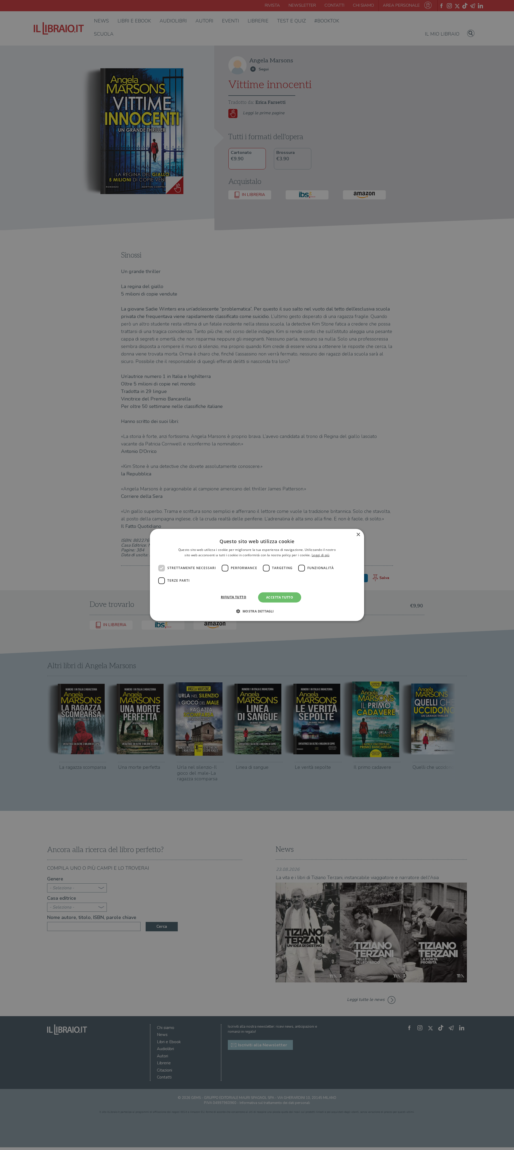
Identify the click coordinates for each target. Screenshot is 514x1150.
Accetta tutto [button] (279, 597)
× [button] (358, 535)
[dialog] (257, 575)
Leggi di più (321, 555)
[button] (257, 611)
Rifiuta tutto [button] (233, 597)
